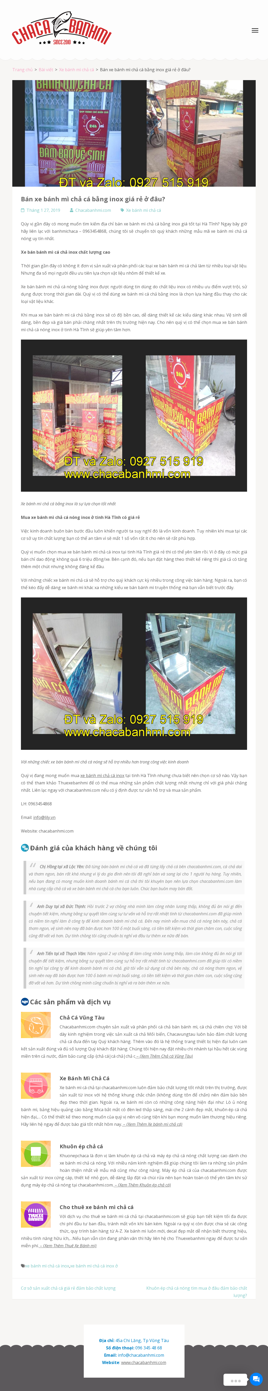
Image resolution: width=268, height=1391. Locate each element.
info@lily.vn (44, 817)
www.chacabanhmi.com (143, 1362)
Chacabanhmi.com (93, 210)
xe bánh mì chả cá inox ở (94, 1266)
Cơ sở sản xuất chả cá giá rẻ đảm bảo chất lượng (68, 1288)
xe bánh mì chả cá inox (102, 775)
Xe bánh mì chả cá (143, 210)
